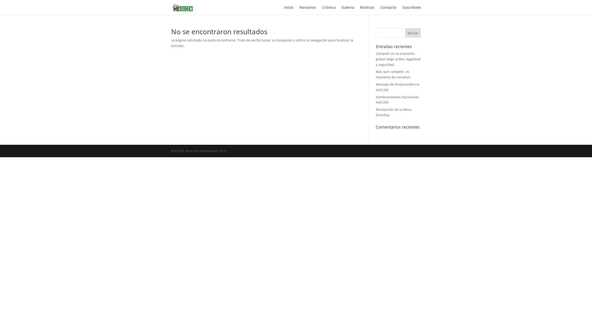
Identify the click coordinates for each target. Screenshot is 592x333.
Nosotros (307, 8)
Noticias (367, 8)
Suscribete (411, 8)
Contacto (388, 8)
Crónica (329, 8)
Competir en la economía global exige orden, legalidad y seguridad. (398, 59)
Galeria (348, 8)
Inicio (288, 8)
